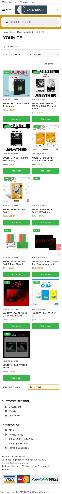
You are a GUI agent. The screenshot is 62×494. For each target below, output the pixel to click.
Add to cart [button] (16, 119)
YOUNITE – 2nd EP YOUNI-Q (45, 314)
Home (5, 32)
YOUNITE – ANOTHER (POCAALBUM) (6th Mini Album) (44, 106)
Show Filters (13, 47)
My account (28, 2)
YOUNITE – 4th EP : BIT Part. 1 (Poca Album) (14, 262)
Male (19, 32)
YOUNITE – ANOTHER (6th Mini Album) (15, 159)
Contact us (10, 2)
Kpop (12, 32)
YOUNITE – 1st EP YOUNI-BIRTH (15, 366)
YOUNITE (6, 99)
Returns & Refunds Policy (22, 439)
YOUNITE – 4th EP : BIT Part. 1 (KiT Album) (43, 210)
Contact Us (14, 415)
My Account (15, 406)
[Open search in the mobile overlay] (31, 22)
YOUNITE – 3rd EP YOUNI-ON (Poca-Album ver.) (45, 262)
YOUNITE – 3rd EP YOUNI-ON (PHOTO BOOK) (16, 314)
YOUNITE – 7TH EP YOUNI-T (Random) (16, 104)
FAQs (11, 430)
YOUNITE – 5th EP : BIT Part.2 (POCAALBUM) (43, 159)
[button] (57, 10)
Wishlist (13, 411)
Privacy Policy (16, 434)
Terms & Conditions (19, 447)
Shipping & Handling (19, 443)
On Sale (14, 99)
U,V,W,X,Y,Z (28, 32)
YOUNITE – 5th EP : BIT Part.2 (14, 210)
